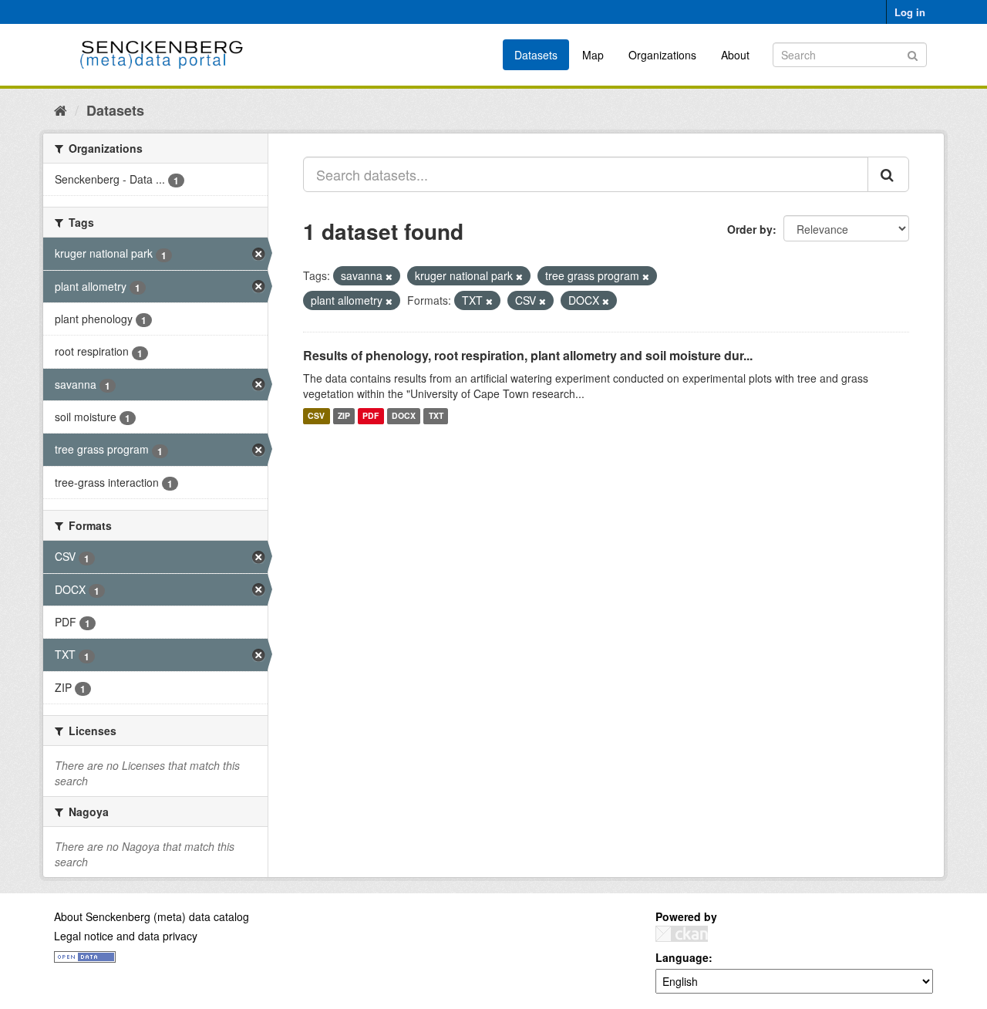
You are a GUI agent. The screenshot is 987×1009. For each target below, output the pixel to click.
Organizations (662, 54)
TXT (436, 416)
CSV (316, 416)
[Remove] (389, 276)
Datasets (536, 54)
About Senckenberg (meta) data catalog (151, 916)
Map (593, 54)
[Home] (60, 110)
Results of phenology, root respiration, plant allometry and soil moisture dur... (528, 355)
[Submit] (912, 53)
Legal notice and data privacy (125, 935)
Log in (909, 12)
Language (682, 957)
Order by (750, 229)
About (735, 54)
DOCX (404, 416)
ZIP (344, 416)
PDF (370, 416)
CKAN (681, 934)
